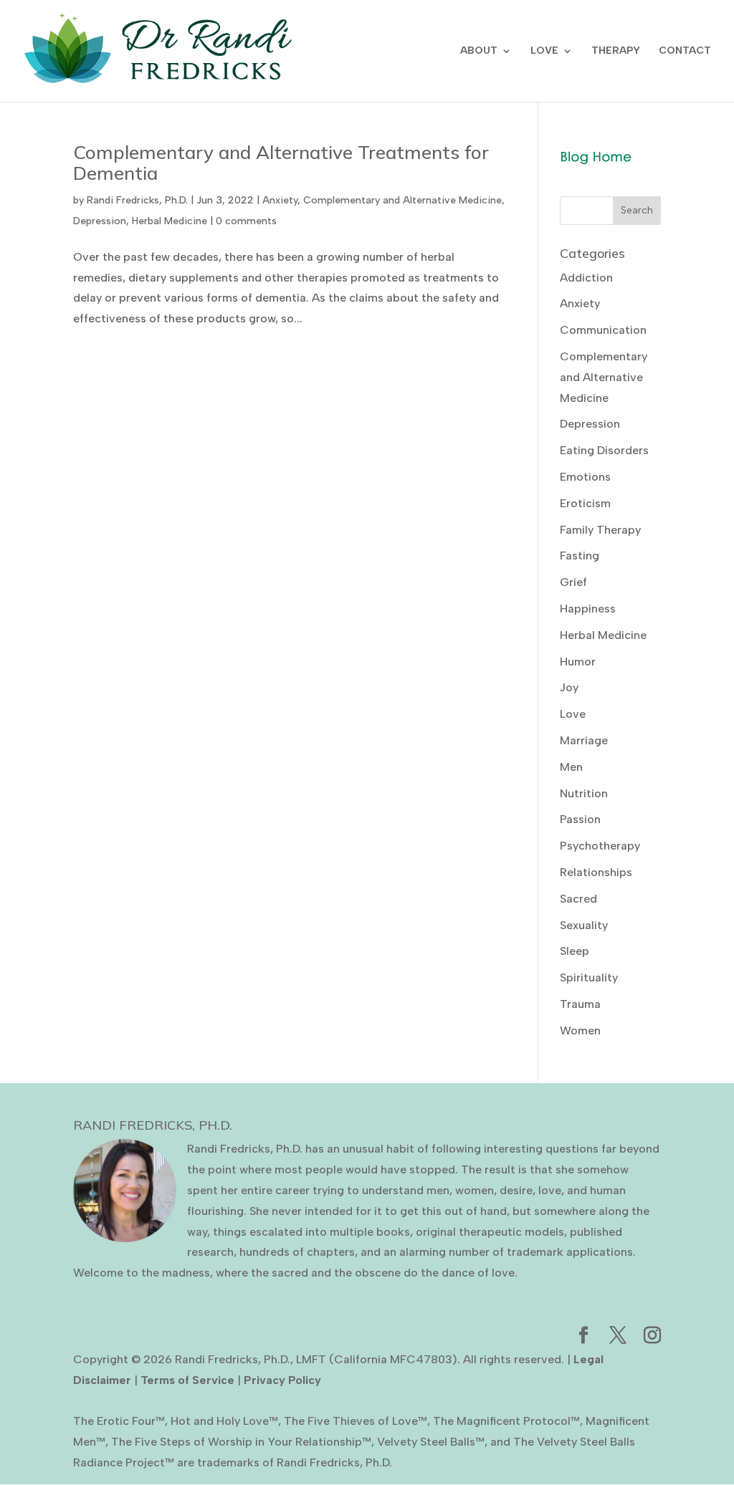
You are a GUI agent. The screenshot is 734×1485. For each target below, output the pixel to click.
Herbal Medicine (169, 221)
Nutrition (584, 793)
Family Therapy (600, 530)
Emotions (585, 477)
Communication (603, 330)
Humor (578, 661)
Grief (573, 582)
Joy (569, 687)
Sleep (574, 951)
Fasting (579, 555)
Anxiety (279, 200)
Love (573, 714)
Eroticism (585, 503)
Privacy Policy (282, 1380)
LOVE (544, 51)
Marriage (584, 740)
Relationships (596, 872)
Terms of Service (187, 1380)
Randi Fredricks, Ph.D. (137, 200)
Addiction (586, 277)
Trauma (580, 1004)
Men (571, 767)
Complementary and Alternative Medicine (402, 200)
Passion (580, 819)
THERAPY (615, 51)
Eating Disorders (604, 450)
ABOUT (478, 51)
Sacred (578, 898)
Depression (99, 221)
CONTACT (685, 51)
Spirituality (589, 977)
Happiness (588, 608)
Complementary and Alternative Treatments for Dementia (281, 162)
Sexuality (584, 925)
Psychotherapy (600, 845)
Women (580, 1030)
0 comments (246, 221)
